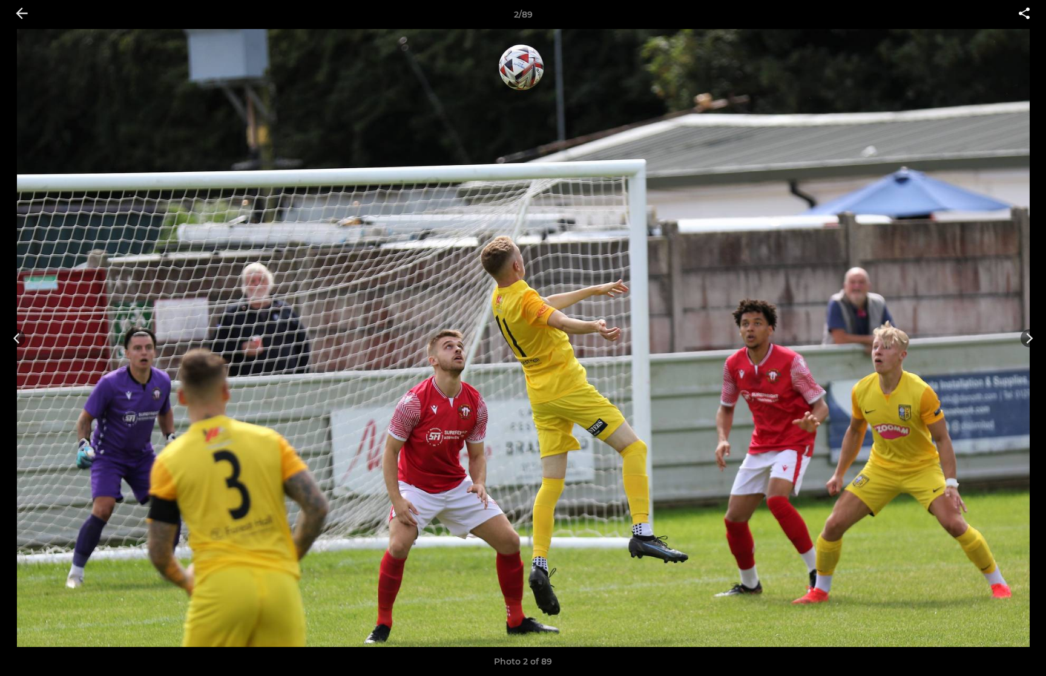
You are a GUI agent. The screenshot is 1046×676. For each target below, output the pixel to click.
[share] (1024, 14)
